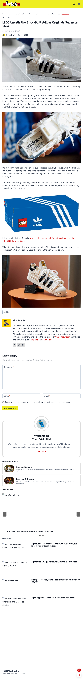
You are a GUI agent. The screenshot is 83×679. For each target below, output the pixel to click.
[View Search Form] (74, 4)
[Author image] (3, 35)
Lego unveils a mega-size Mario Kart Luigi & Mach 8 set (54, 562)
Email (47, 396)
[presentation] (41, 512)
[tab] (39, 535)
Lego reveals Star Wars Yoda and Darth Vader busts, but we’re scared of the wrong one (54, 544)
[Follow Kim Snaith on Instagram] (23, 345)
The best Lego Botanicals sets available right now (30, 531)
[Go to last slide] (4, 514)
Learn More (41, 451)
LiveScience (48, 340)
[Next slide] (78, 514)
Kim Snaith (12, 35)
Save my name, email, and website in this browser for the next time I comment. (37, 402)
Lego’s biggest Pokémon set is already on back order (52, 597)
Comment (8, 367)
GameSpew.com (62, 337)
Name (6, 396)
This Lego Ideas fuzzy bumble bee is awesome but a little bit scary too (55, 581)
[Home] (3, 18)
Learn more (65, 14)
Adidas (6, 312)
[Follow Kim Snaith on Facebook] (14, 345)
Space (35, 340)
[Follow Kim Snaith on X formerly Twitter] (19, 345)
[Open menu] (79, 4)
